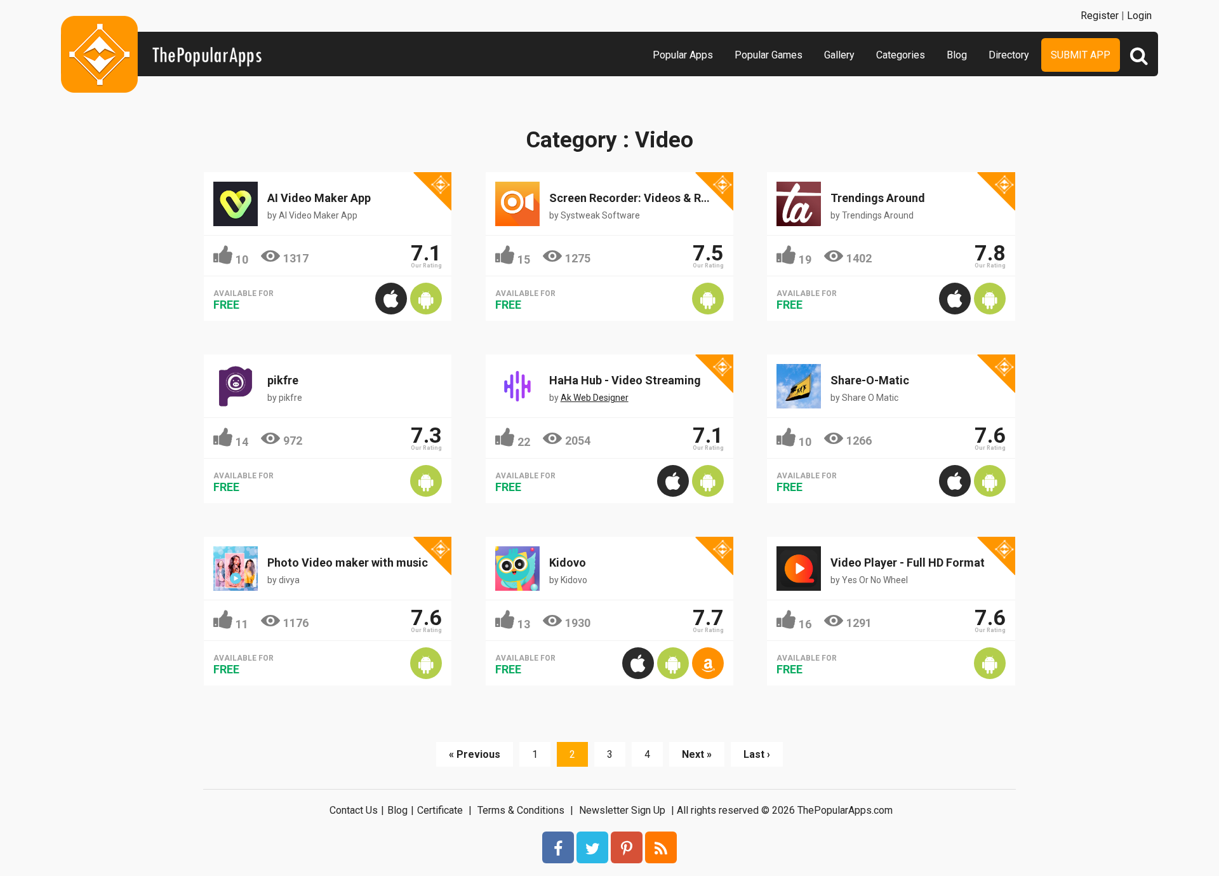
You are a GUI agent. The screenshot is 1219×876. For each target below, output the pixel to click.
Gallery (839, 55)
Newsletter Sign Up (622, 810)
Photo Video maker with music (347, 562)
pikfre (282, 380)
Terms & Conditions (520, 810)
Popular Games (769, 55)
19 (805, 259)
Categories (900, 55)
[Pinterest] (627, 847)
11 (242, 624)
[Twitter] (592, 847)
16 (805, 624)
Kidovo (567, 562)
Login (1139, 16)
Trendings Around (877, 198)
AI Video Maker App (319, 198)
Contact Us (354, 810)
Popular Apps (683, 55)
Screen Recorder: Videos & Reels (636, 198)
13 (523, 624)
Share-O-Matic (869, 380)
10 (242, 259)
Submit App (1080, 55)
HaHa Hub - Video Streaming (625, 380)
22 (523, 441)
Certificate (440, 810)
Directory (1009, 55)
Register (1100, 16)
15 (523, 259)
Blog (957, 55)
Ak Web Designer (595, 398)
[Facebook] (558, 847)
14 (242, 441)
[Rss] (661, 847)
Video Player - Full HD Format (907, 562)
